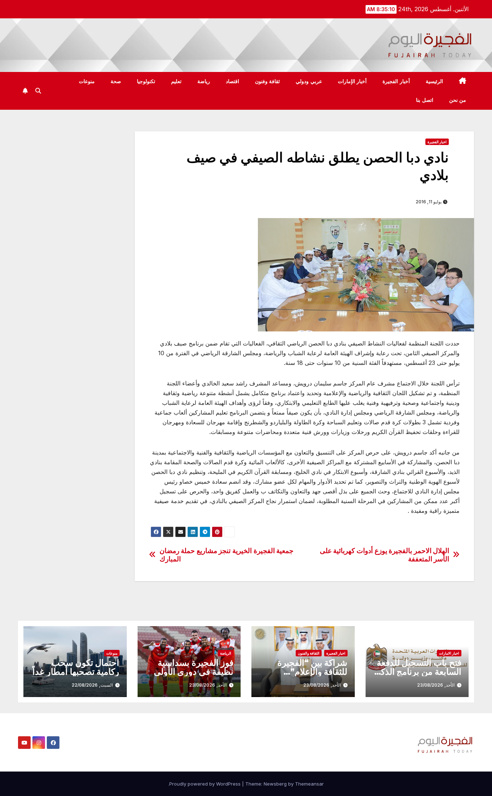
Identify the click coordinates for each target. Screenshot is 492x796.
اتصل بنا (424, 100)
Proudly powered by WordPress (205, 784)
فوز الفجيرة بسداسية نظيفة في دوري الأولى (193, 667)
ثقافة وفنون (267, 81)
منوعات (87, 81)
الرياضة (225, 653)
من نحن (457, 100)
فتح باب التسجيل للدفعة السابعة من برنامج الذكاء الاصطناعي (418, 671)
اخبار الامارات (449, 653)
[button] (38, 90)
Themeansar (309, 784)
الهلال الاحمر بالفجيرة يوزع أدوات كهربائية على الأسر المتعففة (384, 555)
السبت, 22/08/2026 (92, 685)
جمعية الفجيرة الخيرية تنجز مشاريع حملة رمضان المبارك (227, 555)
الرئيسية (434, 81)
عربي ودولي (309, 81)
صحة (116, 81)
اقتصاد (232, 81)
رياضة (203, 81)
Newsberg (275, 784)
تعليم (176, 81)
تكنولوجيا (146, 81)
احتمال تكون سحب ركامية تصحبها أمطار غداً (75, 667)
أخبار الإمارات (352, 81)
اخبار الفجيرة (437, 142)
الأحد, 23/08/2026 (436, 685)
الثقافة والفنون (308, 653)
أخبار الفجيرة (396, 81)
